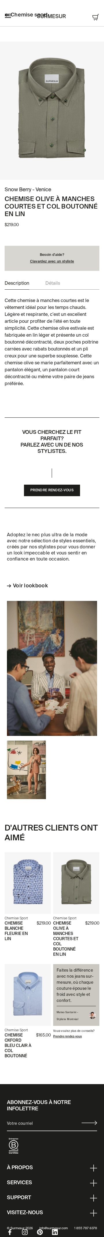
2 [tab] (52, 171)
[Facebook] (14, 1232)
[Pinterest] (44, 1232)
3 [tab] (58, 171)
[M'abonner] (89, 1123)
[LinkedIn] (59, 1232)
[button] (17, 283)
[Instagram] (29, 1232)
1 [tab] (46, 171)
